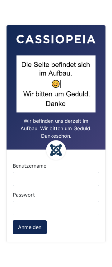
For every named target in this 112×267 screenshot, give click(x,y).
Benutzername (29, 166)
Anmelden (29, 227)
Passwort (24, 195)
